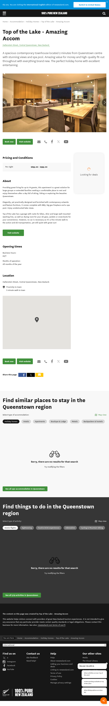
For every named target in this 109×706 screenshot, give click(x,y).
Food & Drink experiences (49, 528)
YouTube (10, 669)
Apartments (40, 421)
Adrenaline (70, 528)
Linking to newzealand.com (62, 670)
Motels (75, 421)
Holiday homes (11, 421)
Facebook (11, 665)
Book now (9, 141)
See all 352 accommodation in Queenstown (25, 488)
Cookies (53, 679)
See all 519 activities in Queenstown (21, 595)
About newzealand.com (60, 661)
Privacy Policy (56, 676)
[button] (4, 13)
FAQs (52, 658)
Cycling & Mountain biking (92, 528)
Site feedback (32, 658)
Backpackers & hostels (93, 421)
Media (85, 658)
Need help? (31, 661)
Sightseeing (27, 528)
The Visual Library (90, 661)
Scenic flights (10, 528)
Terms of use (55, 673)
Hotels (26, 421)
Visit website (25, 141)
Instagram (11, 662)
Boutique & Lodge (58, 421)
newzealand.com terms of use (51, 625)
